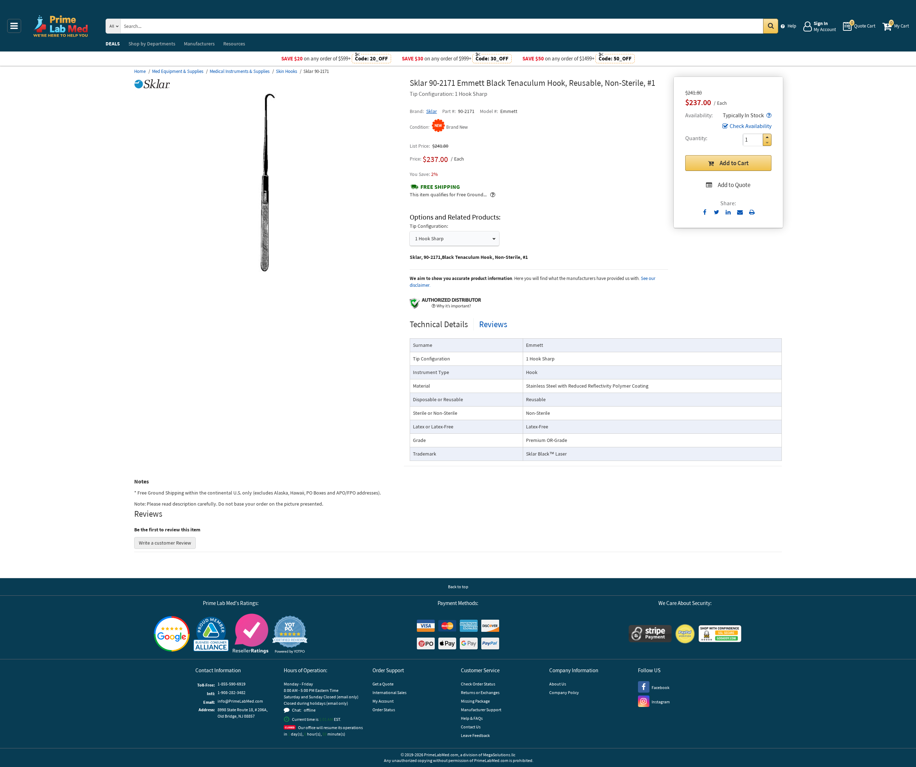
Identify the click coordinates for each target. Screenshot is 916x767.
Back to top (458, 586)
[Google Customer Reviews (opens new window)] (172, 634)
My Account (383, 701)
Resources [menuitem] (234, 43)
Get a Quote (383, 684)
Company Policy (564, 692)
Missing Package (475, 701)
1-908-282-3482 (231, 692)
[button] (768, 115)
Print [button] (752, 212)
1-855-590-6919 (231, 684)
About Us (557, 684)
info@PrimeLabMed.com (240, 701)
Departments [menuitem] (151, 43)
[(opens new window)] (269, 270)
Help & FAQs (472, 718)
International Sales (389, 692)
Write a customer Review (165, 543)
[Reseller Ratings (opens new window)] (250, 634)
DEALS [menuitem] (113, 43)
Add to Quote (734, 185)
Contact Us (471, 726)
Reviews (493, 324)
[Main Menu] (14, 26)
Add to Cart (734, 163)
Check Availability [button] (750, 125)
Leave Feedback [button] (475, 735)
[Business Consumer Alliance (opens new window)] (211, 634)
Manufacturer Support (481, 709)
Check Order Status (478, 684)
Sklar (431, 111)
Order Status (383, 709)
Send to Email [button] (740, 212)
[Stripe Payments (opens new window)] (650, 634)
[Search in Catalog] (770, 26)
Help (792, 26)
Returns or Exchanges (480, 692)
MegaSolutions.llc (499, 754)
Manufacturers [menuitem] (199, 43)
